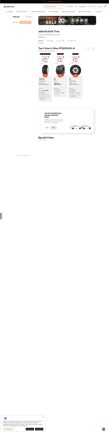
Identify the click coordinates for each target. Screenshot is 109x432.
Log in (47, 127)
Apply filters (25, 22)
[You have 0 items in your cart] (104, 6)
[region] (23, 423)
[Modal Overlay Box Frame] (54, 1)
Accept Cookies (39, 429)
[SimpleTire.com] (9, 6)
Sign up (53, 127)
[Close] (43, 417)
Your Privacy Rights (8, 429)
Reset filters (29, 16)
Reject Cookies (30, 429)
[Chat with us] (103, 429)
